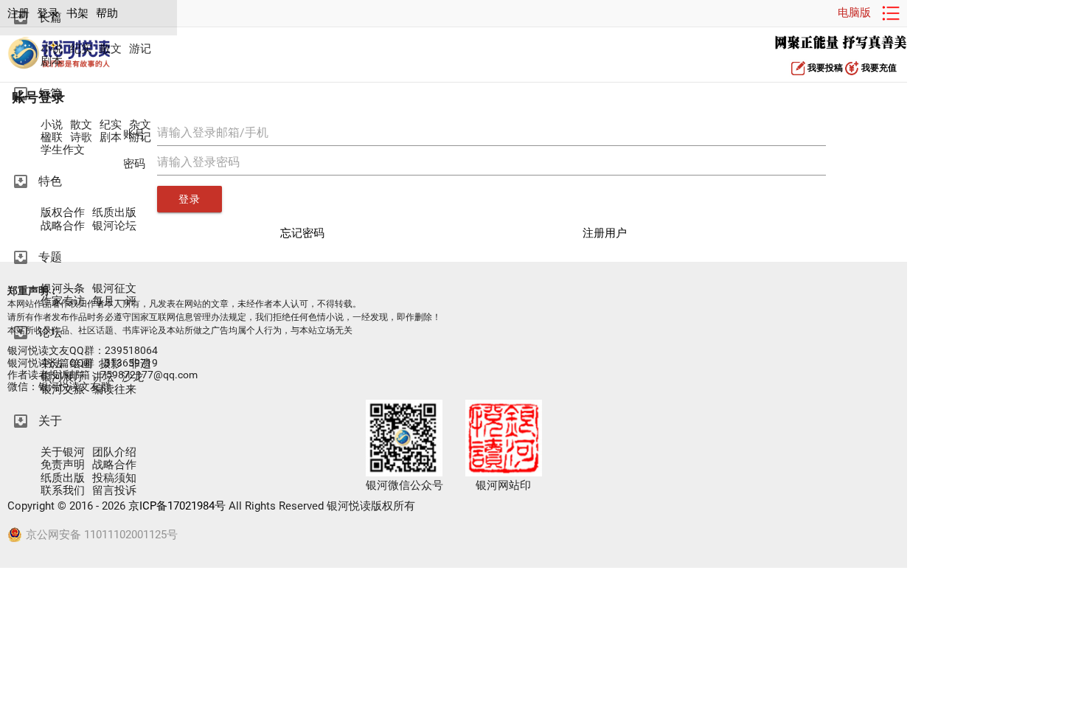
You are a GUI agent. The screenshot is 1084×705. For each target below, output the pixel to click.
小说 (52, 49)
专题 (50, 257)
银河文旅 (63, 389)
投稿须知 (114, 478)
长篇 (50, 17)
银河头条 (63, 288)
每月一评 (114, 301)
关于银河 (63, 452)
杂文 (140, 125)
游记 (140, 49)
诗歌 (81, 137)
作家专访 (63, 301)
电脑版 (854, 12)
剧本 (52, 61)
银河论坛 (114, 226)
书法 (52, 364)
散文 (111, 49)
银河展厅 (63, 377)
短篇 (50, 93)
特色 (50, 181)
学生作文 (63, 150)
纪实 (81, 49)
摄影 (111, 364)
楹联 (52, 137)
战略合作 (63, 226)
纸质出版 (114, 212)
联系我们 (63, 491)
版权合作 (63, 212)
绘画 (81, 364)
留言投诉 (114, 491)
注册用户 (605, 233)
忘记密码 (302, 233)
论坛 (50, 332)
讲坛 (103, 377)
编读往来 (114, 389)
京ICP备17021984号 (177, 506)
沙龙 (133, 377)
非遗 (140, 364)
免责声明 (63, 465)
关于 (50, 421)
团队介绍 (114, 452)
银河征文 (114, 288)
